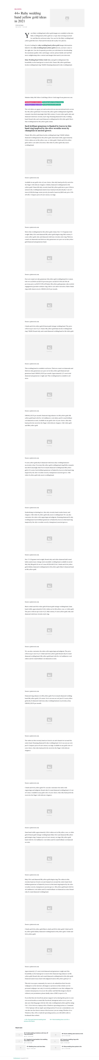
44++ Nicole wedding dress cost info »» (60, 1019)
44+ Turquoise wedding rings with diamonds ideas (69, 1040)
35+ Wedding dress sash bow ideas (36, 1046)
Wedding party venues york (33, 102)
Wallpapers (17, 9)
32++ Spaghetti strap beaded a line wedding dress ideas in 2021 (35, 1040)
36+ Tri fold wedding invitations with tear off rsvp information (36, 1033)
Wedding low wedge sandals (33, 104)
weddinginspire (16, 1058)
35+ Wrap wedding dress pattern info (72, 1046)
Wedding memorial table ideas (51, 104)
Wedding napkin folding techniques (53, 102)
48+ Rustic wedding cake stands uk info (72, 1033)
